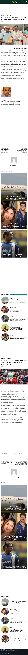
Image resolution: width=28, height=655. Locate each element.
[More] (19, 142)
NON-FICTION (4, 15)
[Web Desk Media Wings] (2, 22)
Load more (14, 343)
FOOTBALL (14, 252)
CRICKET (11, 325)
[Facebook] (2, 653)
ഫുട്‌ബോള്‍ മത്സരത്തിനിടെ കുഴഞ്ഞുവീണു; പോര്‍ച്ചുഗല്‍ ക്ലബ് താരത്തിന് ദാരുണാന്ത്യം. (14, 255)
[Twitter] (8, 653)
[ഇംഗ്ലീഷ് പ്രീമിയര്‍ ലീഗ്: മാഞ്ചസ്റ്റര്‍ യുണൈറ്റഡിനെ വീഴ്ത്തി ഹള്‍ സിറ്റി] (5, 337)
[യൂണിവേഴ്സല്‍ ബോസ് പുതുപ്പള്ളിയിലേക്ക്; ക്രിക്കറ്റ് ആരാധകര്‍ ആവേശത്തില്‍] (5, 328)
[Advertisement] (14, 10)
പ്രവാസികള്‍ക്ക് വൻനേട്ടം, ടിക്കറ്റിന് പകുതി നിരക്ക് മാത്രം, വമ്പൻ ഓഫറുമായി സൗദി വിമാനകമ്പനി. (14, 198)
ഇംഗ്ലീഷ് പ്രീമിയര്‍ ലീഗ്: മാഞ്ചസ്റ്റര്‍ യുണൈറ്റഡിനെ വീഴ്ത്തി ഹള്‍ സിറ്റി (18, 337)
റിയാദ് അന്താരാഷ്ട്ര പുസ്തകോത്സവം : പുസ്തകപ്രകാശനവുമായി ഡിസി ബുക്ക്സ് (6, 151)
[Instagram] (5, 653)
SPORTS (11, 335)
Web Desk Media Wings (9, 21)
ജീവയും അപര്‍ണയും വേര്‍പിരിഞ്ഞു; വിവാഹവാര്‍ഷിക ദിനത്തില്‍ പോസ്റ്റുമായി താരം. (14, 226)
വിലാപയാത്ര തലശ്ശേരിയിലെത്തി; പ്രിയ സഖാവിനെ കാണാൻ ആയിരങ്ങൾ (21, 151)
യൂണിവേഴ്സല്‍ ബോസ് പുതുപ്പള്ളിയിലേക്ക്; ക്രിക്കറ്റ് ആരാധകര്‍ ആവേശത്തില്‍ (16, 328)
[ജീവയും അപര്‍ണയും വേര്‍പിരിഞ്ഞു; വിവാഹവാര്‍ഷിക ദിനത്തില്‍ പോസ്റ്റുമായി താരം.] (14, 215)
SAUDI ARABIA (10, 15)
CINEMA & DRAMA (14, 223)
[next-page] (4, 260)
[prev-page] (2, 260)
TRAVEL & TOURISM (14, 195)
